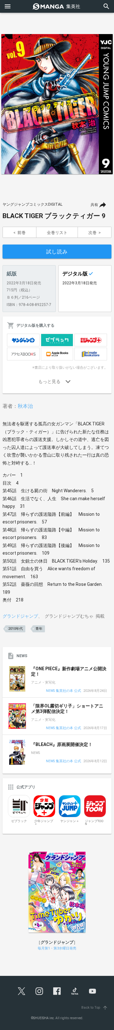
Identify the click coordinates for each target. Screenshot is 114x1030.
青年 (38, 629)
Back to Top (94, 1007)
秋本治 (25, 406)
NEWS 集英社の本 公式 (63, 691)
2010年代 (15, 629)
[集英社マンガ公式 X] (21, 991)
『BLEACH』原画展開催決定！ (61, 744)
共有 (94, 204)
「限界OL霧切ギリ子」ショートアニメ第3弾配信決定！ (67, 708)
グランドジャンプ (20, 616)
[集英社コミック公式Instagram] (39, 991)
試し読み (57, 252)
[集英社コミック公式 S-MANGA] (57, 6)
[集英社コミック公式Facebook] (57, 991)
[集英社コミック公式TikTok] (74, 991)
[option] (57, 104)
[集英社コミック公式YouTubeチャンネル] (92, 991)
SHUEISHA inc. (44, 1018)
